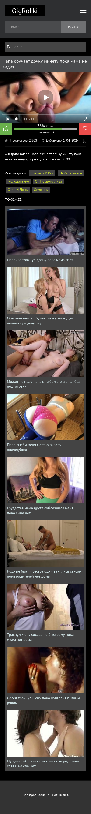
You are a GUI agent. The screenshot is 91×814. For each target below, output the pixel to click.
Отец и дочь (18, 190)
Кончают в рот (42, 173)
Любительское (71, 173)
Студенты (41, 190)
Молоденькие (18, 181)
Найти (73, 27)
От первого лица (48, 181)
